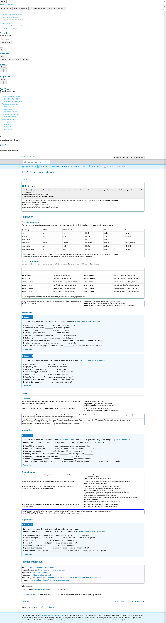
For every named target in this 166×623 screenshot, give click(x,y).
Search (25, 162)
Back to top (25, 601)
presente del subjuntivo (67, 440)
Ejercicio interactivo (82, 321)
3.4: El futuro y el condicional (30, 595)
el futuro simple (36, 567)
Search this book (5, 35)
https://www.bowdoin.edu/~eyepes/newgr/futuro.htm (49, 580)
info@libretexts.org (125, 620)
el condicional (49, 567)
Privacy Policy (60, 620)
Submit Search (6, 42)
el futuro (33, 572)
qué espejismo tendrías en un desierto (51, 577)
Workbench (44, 166)
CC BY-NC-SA (56, 595)
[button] (7, 127)
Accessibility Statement (87, 620)
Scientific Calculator (11, 111)
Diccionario (96, 321)
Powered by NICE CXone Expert (51, 615)
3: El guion (96, 166)
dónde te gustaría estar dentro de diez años (84, 577)
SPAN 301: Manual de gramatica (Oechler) (70, 166)
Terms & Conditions (72, 620)
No (53, 607)
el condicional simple (58, 570)
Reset (3, 56)
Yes (45, 607)
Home (31, 166)
